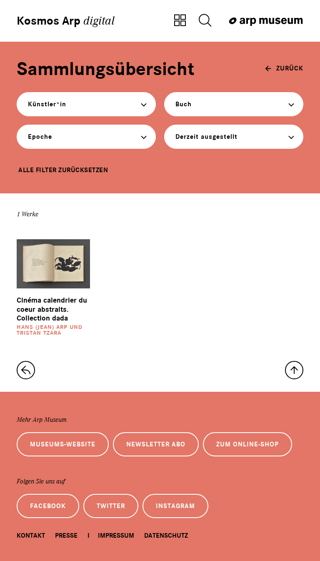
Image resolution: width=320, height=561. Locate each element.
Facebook (48, 506)
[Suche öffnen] (205, 21)
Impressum (116, 535)
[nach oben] (294, 370)
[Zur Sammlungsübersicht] (180, 21)
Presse (66, 535)
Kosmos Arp (66, 21)
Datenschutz (166, 535)
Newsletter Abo (155, 444)
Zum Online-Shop (247, 444)
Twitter (111, 506)
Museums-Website (62, 444)
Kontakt (31, 535)
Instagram (175, 506)
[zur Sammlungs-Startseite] (26, 370)
